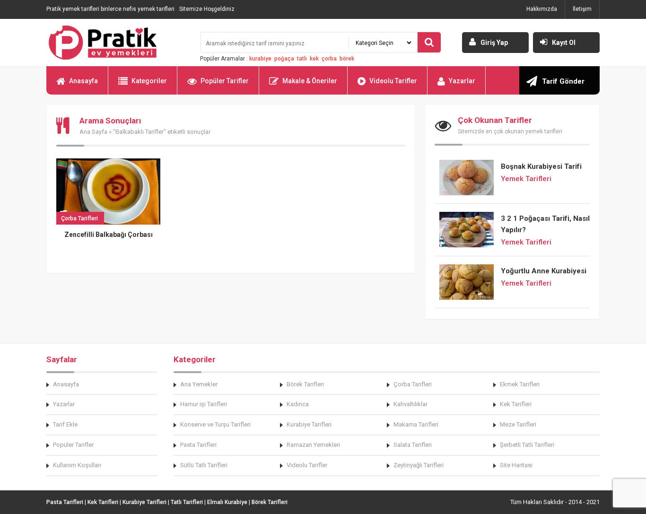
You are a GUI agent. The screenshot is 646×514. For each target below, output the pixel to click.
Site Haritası (516, 465)
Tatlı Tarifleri (187, 502)
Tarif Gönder (563, 81)
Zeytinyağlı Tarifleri (418, 465)
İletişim (582, 9)
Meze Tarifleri (518, 424)
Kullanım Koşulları (77, 465)
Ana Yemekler (199, 384)
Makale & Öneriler (309, 81)
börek (347, 58)
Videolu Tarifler (393, 81)
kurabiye (260, 58)
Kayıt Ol (564, 42)
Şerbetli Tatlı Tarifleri (527, 444)
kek (314, 58)
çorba (329, 58)
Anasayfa (83, 81)
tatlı (302, 58)
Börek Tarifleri (305, 384)
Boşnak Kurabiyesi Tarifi (541, 166)
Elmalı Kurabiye (227, 502)
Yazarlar (462, 81)
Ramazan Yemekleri (313, 444)
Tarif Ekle (65, 424)
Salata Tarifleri (412, 444)
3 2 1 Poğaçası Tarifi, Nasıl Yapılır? (545, 224)
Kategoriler (149, 81)
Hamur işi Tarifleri (203, 404)
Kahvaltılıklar (410, 404)
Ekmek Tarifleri (520, 384)
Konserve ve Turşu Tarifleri (215, 424)
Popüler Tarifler (225, 81)
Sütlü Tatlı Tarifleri (203, 465)
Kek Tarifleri (516, 404)
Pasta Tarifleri (198, 444)
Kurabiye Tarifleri (309, 424)
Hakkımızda (541, 9)
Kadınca (298, 404)
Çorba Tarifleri (412, 384)
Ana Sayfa (93, 131)
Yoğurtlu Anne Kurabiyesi (543, 271)
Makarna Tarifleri (415, 424)
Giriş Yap (494, 42)
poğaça (284, 58)
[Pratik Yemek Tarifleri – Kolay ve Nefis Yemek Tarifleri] (117, 42)
